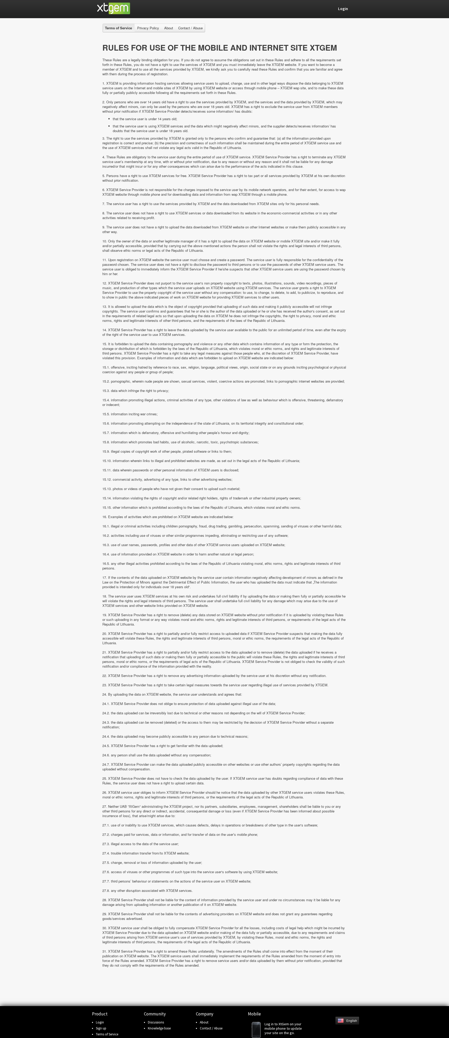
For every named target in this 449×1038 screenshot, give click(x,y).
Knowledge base (159, 1028)
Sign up (101, 1028)
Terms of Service (107, 1034)
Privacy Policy (148, 27)
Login (100, 1022)
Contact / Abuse (190, 27)
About (168, 27)
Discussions (156, 1022)
